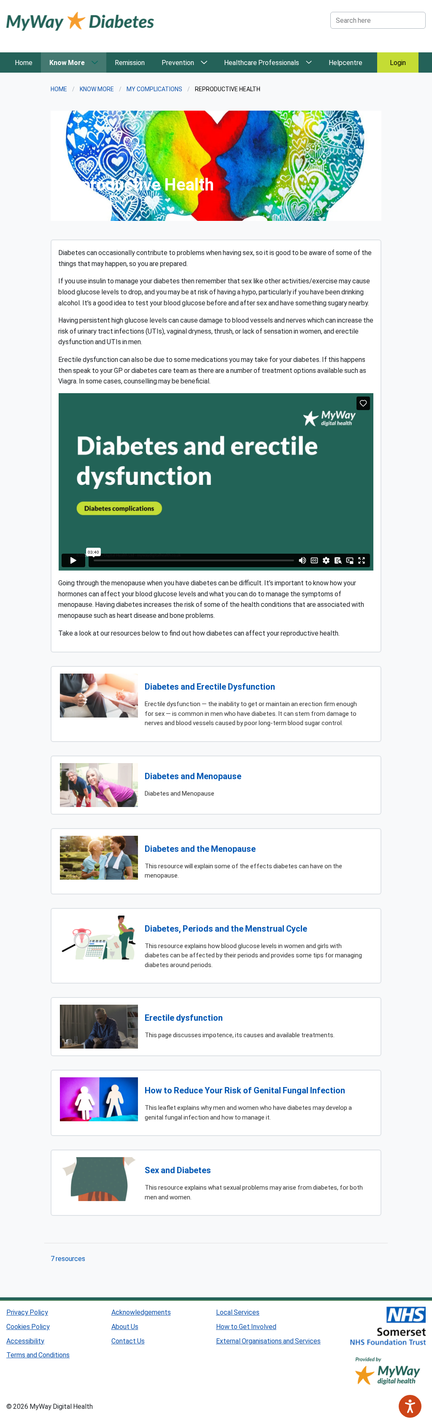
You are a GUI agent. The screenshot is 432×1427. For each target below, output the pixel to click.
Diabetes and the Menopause (200, 848)
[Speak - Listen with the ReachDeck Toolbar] (410, 1406)
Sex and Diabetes (178, 1170)
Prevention (178, 62)
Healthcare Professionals (261, 62)
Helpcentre (345, 62)
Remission (130, 62)
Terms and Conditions (38, 1355)
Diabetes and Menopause (193, 776)
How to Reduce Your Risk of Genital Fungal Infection (245, 1090)
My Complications (154, 88)
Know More (67, 62)
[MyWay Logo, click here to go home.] (80, 20)
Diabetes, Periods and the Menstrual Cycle (226, 928)
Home (23, 62)
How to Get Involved (246, 1326)
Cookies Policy (28, 1326)
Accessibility (25, 1341)
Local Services (237, 1312)
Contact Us (128, 1341)
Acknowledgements (141, 1312)
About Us (124, 1326)
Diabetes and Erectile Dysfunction (210, 686)
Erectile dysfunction (184, 1017)
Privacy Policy (27, 1312)
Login (398, 62)
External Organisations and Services (268, 1341)
